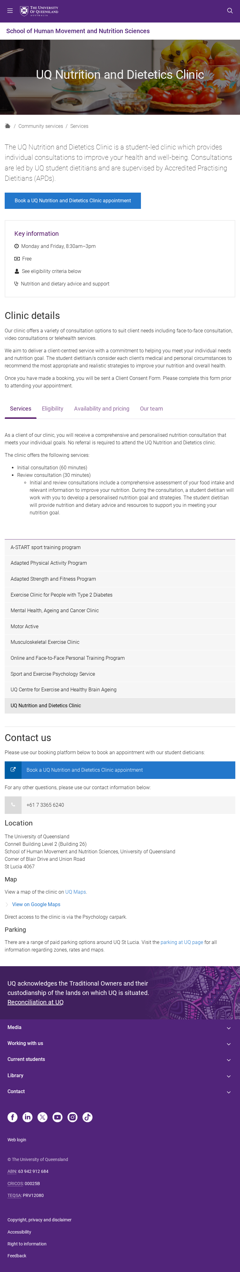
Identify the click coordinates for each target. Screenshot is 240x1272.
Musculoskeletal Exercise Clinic (45, 642)
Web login (17, 1139)
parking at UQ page (182, 942)
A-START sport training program (46, 547)
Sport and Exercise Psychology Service (53, 674)
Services (79, 126)
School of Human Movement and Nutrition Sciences (78, 31)
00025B (32, 1183)
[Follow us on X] (43, 1117)
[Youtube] (57, 1117)
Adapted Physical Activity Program (49, 563)
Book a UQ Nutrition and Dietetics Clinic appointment (73, 201)
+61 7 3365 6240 (45, 805)
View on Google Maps (36, 904)
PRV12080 (33, 1195)
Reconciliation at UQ (36, 1002)
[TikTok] (87, 1117)
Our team (151, 409)
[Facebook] (13, 1117)
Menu (10, 11)
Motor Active (24, 626)
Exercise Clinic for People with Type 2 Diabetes (61, 595)
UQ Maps (75, 892)
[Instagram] (73, 1117)
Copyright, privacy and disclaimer (40, 1219)
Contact (16, 1091)
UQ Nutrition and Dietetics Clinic (46, 706)
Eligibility (52, 409)
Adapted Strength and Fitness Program (53, 579)
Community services (40, 126)
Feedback (17, 1255)
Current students (26, 1059)
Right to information (27, 1243)
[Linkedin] (27, 1117)
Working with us (25, 1043)
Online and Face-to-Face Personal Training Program (68, 658)
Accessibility (19, 1231)
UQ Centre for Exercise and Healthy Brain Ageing (64, 690)
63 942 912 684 (33, 1171)
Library (15, 1075)
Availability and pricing (101, 409)
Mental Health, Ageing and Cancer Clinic (55, 610)
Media (15, 1027)
